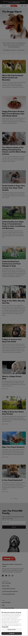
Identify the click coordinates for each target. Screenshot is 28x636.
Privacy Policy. (5, 626)
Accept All (11, 633)
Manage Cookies (12, 629)
